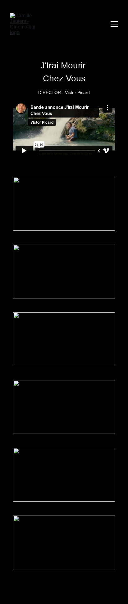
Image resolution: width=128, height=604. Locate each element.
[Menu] (114, 24)
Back (64, 589)
